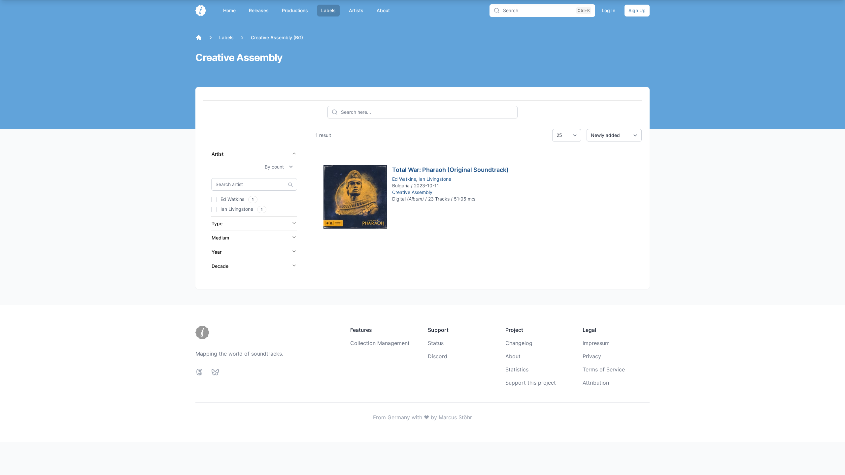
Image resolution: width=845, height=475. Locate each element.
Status (436, 343)
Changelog (518, 343)
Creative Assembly (412, 192)
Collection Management (380, 343)
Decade (220, 266)
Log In (608, 10)
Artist (217, 154)
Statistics (516, 369)
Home (229, 10)
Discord (437, 356)
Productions (295, 10)
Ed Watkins (404, 179)
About (383, 10)
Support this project (530, 382)
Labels (328, 10)
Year (216, 252)
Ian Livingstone (435, 179)
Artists (356, 10)
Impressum (596, 343)
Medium (220, 237)
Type (217, 223)
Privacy (592, 356)
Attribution (596, 382)
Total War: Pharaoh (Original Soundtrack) (450, 169)
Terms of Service (604, 369)
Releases (259, 10)
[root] (198, 37)
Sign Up (637, 10)
